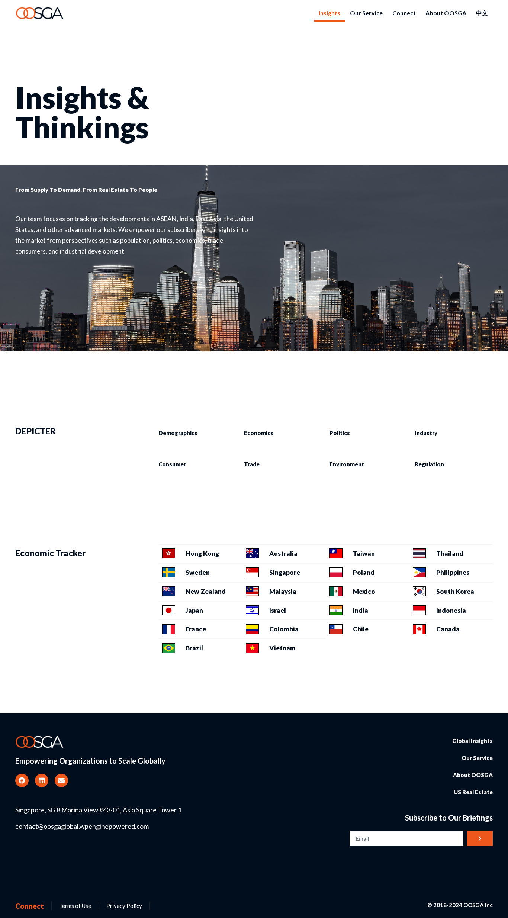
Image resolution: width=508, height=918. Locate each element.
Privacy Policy (124, 905)
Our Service (366, 12)
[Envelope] (61, 780)
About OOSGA (445, 12)
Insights (329, 12)
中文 (482, 12)
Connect (404, 12)
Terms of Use (75, 905)
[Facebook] (22, 780)
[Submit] (480, 838)
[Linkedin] (41, 780)
